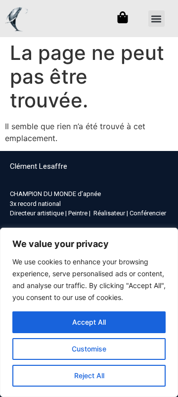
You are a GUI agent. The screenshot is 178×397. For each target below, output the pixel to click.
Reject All (89, 375)
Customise (89, 349)
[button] (156, 18)
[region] (89, 312)
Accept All (89, 322)
